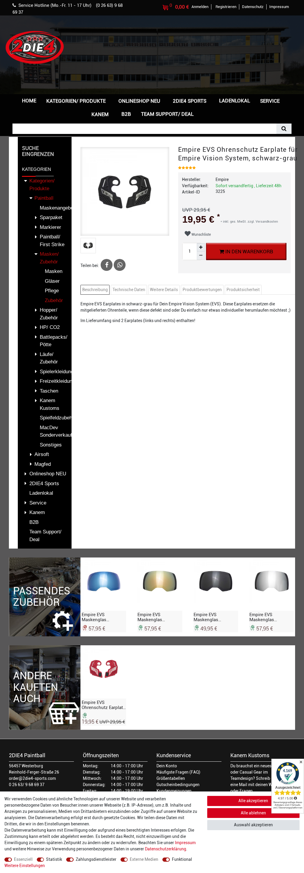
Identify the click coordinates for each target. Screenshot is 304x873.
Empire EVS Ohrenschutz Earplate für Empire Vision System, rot (103, 705)
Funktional (182, 859)
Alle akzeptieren (253, 800)
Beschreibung (95, 289)
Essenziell (23, 859)
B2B (126, 114)
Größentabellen (170, 778)
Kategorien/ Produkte (76, 101)
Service (270, 101)
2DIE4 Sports (189, 101)
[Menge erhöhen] (201, 247)
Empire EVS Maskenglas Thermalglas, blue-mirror (101, 617)
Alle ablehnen (253, 812)
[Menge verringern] (201, 256)
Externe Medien (144, 859)
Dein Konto (166, 765)
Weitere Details (164, 289)
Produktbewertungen (202, 289)
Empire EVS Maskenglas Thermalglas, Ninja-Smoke (214, 617)
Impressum (185, 842)
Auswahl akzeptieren (253, 824)
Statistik (54, 859)
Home (29, 101)
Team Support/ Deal (167, 114)
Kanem (100, 114)
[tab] (95, 290)
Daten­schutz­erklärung (165, 849)
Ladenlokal (234, 101)
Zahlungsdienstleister (96, 859)
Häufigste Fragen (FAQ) (178, 772)
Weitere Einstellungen (24, 865)
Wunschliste (201, 234)
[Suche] (284, 129)
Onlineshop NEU (139, 101)
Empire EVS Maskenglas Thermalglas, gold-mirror (156, 617)
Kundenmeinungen (173, 790)
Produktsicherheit (243, 289)
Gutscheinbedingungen (178, 784)
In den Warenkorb (248, 251)
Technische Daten (129, 289)
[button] (208, 113)
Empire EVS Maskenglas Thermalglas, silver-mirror (269, 617)
